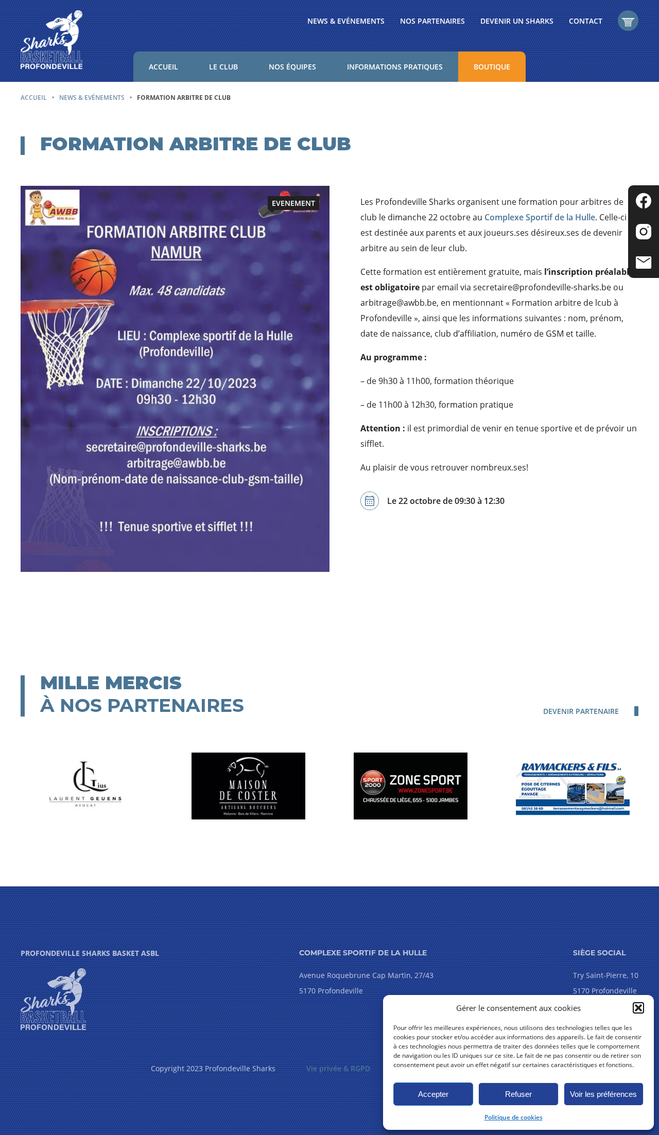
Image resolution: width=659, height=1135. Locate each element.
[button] (638, 1008)
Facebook (643, 200)
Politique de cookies (513, 1117)
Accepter (433, 1094)
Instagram (643, 231)
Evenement (293, 203)
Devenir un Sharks (516, 21)
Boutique (492, 67)
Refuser (518, 1094)
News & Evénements (346, 21)
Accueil (163, 67)
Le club (223, 67)
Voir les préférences (603, 1094)
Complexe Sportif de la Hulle (539, 217)
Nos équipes (292, 67)
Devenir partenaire (581, 711)
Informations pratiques (395, 67)
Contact (585, 21)
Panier (628, 20)
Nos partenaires (432, 21)
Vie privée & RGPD (338, 1068)
